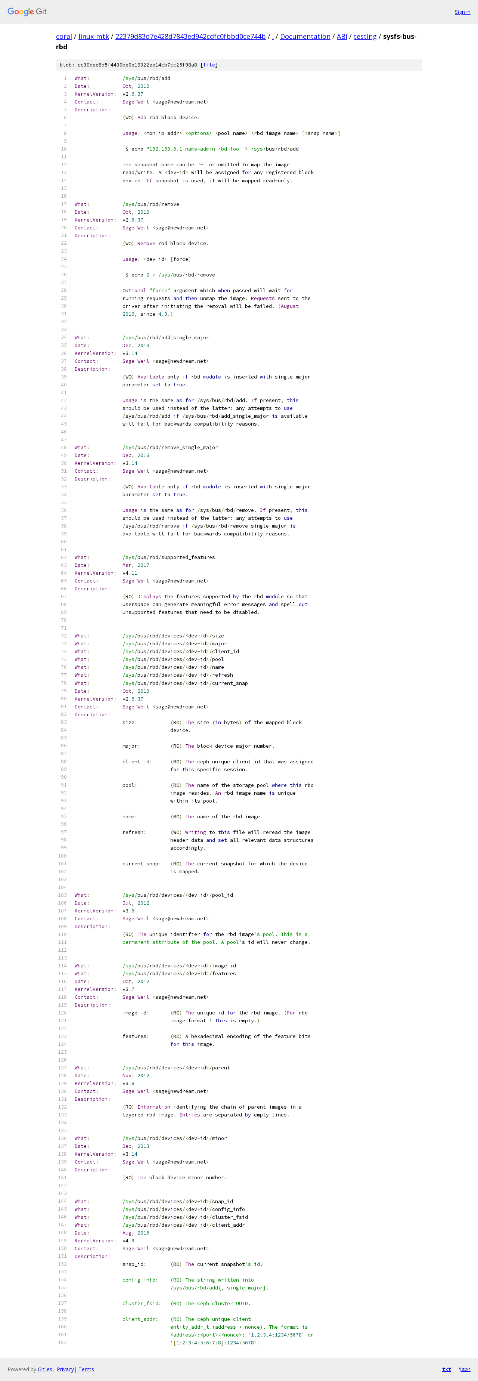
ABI (342, 36)
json (465, 1369)
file (209, 65)
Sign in (463, 11)
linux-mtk (93, 36)
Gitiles (45, 1369)
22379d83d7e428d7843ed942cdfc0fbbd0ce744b (190, 36)
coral (64, 36)
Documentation (305, 36)
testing (365, 36)
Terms (86, 1369)
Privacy (65, 1369)
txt (446, 1369)
